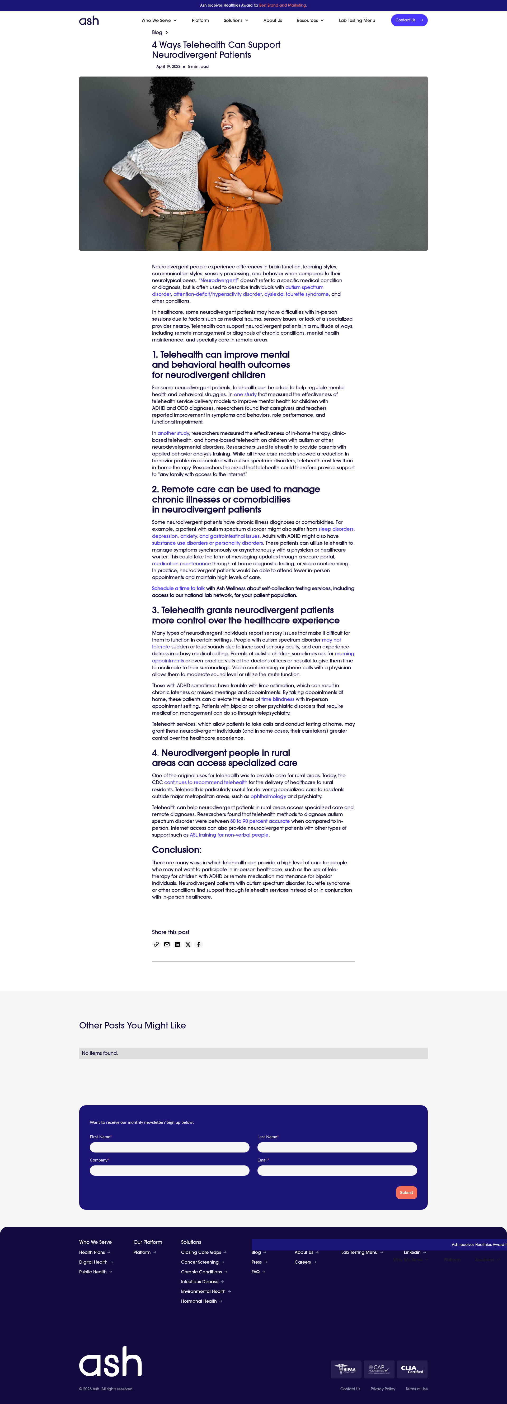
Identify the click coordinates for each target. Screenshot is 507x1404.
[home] (89, 20)
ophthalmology (268, 796)
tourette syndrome (307, 294)
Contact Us (350, 1389)
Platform (200, 20)
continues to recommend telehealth (205, 782)
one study (245, 394)
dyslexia (273, 294)
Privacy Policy (383, 1389)
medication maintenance (181, 563)
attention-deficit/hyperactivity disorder (217, 294)
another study (173, 433)
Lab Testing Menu (357, 20)
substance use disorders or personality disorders (207, 543)
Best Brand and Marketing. (283, 5)
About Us (273, 20)
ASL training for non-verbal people (229, 835)
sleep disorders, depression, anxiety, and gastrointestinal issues (253, 532)
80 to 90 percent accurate (260, 821)
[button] (159, 20)
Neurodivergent (218, 280)
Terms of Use (417, 1389)
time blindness (277, 699)
